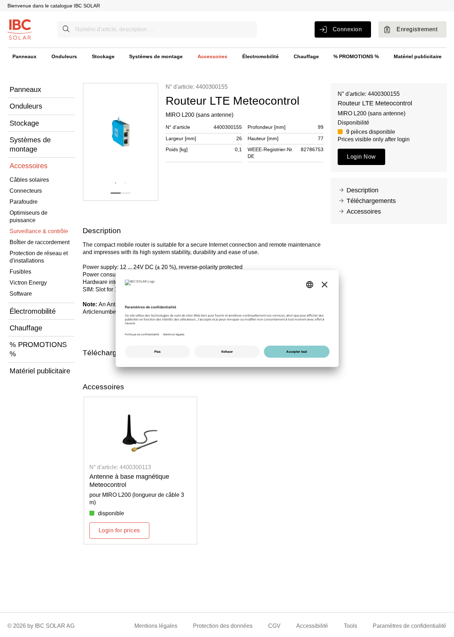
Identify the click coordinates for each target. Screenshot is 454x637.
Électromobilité (260, 56)
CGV (274, 626)
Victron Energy (28, 283)
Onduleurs (64, 56)
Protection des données (223, 626)
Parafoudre (24, 202)
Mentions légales (155, 626)
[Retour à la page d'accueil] (19, 29)
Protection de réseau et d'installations (39, 257)
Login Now (361, 157)
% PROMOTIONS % (356, 56)
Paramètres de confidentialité (409, 626)
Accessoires (212, 56)
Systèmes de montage (156, 56)
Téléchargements (371, 200)
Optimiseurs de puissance (29, 216)
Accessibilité (312, 626)
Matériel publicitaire (418, 56)
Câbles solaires (29, 180)
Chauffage (306, 56)
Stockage (103, 56)
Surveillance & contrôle (39, 231)
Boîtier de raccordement (40, 242)
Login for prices (119, 530)
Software (21, 294)
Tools (350, 626)
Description (362, 190)
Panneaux (24, 56)
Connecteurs (26, 191)
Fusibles (20, 272)
